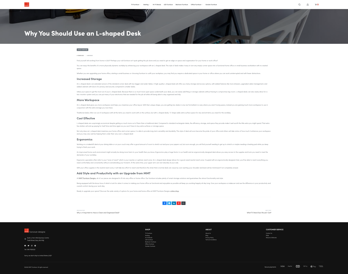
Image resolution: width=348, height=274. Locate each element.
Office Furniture (82, 50)
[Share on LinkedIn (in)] (174, 203)
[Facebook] (25, 245)
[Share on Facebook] (164, 203)
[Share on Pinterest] (179, 203)
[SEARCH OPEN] (299, 5)
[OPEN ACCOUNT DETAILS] (308, 5)
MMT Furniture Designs (87, 178)
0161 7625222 (31, 249)
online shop (174, 191)
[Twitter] (28, 245)
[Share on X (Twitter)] (169, 203)
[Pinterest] (35, 245)
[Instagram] (32, 245)
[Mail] (183, 203)
